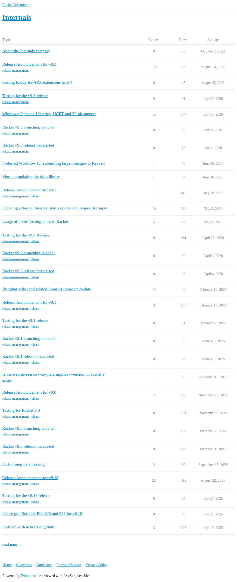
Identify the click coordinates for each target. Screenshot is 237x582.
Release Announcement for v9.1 (29, 302)
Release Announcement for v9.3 (29, 64)
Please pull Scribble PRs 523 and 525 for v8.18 (42, 513)
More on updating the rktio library (31, 176)
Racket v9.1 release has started (28, 356)
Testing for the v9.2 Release (26, 235)
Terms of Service (69, 565)
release (35, 196)
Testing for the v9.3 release (25, 95)
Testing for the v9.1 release (25, 320)
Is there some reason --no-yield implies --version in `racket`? (53, 374)
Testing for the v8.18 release (26, 495)
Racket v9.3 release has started (28, 145)
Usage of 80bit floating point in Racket (35, 221)
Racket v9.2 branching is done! (28, 253)
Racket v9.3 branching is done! (28, 127)
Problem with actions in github (28, 527)
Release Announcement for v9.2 (29, 190)
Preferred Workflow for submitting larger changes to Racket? (53, 163)
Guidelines (44, 565)
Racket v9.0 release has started (28, 446)
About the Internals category (26, 51)
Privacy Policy (96, 565)
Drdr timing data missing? (24, 464)
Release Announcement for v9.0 (29, 392)
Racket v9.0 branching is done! (28, 428)
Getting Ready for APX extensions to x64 (37, 82)
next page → (12, 544)
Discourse (28, 576)
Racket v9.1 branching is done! (28, 338)
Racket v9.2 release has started (28, 271)
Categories (24, 565)
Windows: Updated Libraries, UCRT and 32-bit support (49, 113)
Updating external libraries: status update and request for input (54, 208)
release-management (15, 70)
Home (7, 565)
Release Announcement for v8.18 (30, 477)
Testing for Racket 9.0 (21, 410)
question (7, 380)
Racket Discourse (15, 5)
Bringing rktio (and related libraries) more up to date (46, 289)
